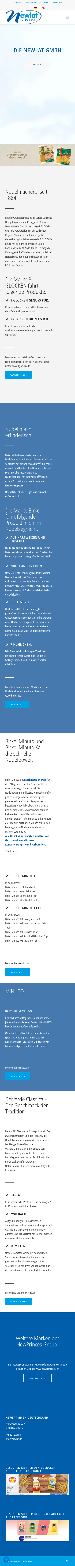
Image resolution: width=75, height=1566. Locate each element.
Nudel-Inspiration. (26, 566)
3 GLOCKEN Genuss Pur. (29, 300)
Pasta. (15, 1195)
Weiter (72, 155)
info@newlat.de (14, 1438)
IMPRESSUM (57, 2)
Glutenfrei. (20, 602)
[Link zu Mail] (66, 1561)
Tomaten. (18, 1246)
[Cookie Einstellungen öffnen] (6, 1561)
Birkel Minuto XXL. (26, 908)
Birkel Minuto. (23, 876)
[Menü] (67, 17)
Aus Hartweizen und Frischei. (27, 539)
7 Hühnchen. (21, 644)
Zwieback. (18, 1214)
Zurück (3, 155)
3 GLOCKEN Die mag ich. (29, 319)
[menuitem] (18, 2)
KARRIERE (18, 2)
